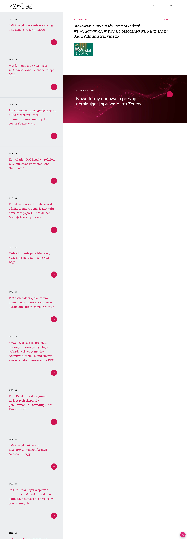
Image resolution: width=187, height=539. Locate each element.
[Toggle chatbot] (183, 534)
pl (171, 6)
